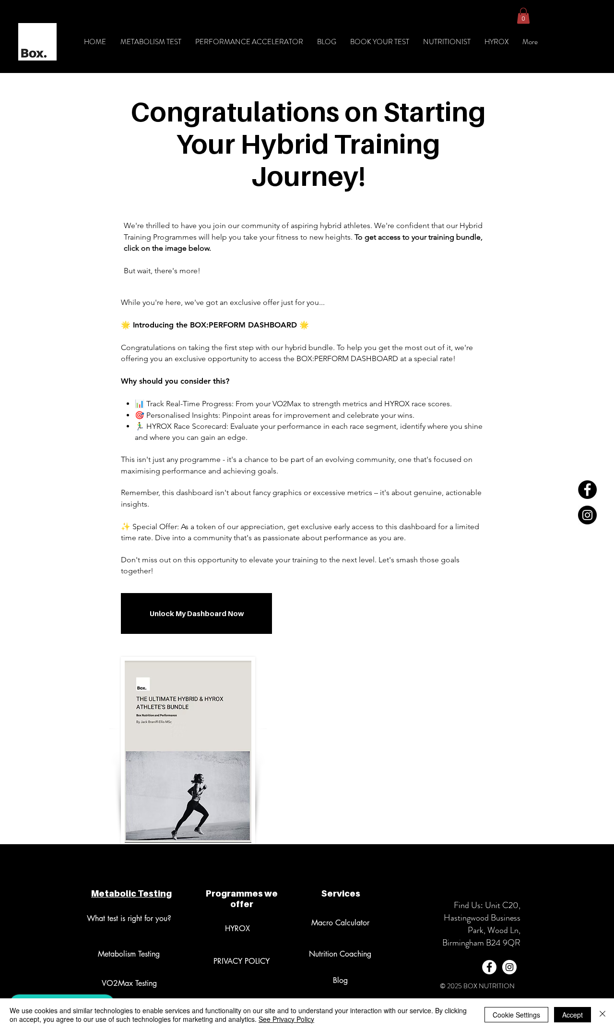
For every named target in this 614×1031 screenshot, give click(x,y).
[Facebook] (587, 489)
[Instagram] (587, 515)
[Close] (602, 1014)
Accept (572, 1014)
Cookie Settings (516, 1014)
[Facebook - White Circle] (489, 967)
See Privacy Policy (286, 1019)
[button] (523, 16)
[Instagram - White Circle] (509, 967)
